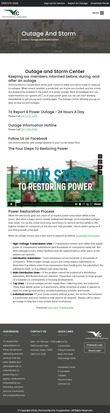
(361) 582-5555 (29, 129)
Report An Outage (77, 3)
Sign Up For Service (54, 3)
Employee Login (95, 345)
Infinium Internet (66, 349)
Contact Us (64, 383)
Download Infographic (88, 235)
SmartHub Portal (100, 3)
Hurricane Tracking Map (61, 307)
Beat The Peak (65, 354)
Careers (62, 375)
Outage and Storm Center (44, 39)
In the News (64, 371)
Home (25, 39)
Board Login (95, 350)
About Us (62, 341)
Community (64, 345)
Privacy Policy (65, 379)
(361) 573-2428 (9, 3)
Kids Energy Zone (67, 358)
